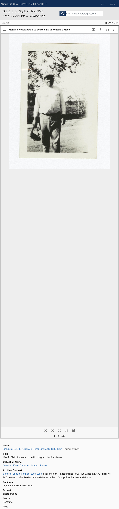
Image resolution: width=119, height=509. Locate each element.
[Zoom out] (52, 430)
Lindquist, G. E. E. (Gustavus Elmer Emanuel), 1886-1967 (32, 449)
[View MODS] (107, 29)
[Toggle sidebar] (4, 29)
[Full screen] (114, 29)
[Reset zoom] (59, 430)
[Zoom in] (45, 430)
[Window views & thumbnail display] (93, 29)
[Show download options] (100, 29)
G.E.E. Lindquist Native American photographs (23, 13)
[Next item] (73, 430)
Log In (112, 4)
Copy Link (112, 22)
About (6, 22)
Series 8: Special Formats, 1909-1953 (22, 474)
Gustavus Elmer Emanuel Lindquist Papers (25, 465)
